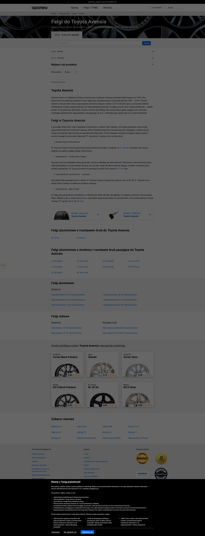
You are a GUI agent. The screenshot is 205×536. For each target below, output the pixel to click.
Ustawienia (55, 532)
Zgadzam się (87, 532)
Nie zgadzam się (70, 532)
